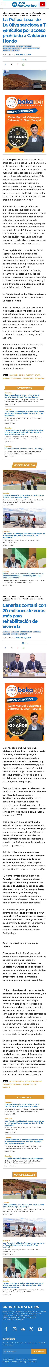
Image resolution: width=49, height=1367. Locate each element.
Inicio (5, 13)
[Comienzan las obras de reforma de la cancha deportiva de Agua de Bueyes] (24, 480)
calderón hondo (17, 375)
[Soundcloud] (23, 1329)
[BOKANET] (24, 123)
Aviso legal (23, 1362)
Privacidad (32, 1362)
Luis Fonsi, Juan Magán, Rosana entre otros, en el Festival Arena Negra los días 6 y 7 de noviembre (24, 413)
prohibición (28, 378)
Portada (6, 50)
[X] (11, 64)
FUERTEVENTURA (16, 13)
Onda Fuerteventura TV (12, 48)
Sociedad (15, 50)
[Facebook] (5, 64)
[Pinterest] (17, 64)
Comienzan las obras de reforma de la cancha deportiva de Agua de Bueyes (22, 396)
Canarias (8, 393)
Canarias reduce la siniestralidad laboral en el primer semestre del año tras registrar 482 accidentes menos (24, 432)
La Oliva (19, 46)
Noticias (28, 46)
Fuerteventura (33, 375)
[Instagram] (14, 1329)
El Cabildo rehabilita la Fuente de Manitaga (24, 449)
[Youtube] (39, 1329)
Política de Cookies (10, 1362)
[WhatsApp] (23, 64)
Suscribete (39, 1351)
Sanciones (39, 378)
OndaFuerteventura (31, 48)
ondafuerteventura (12, 378)
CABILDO (8, 409)
